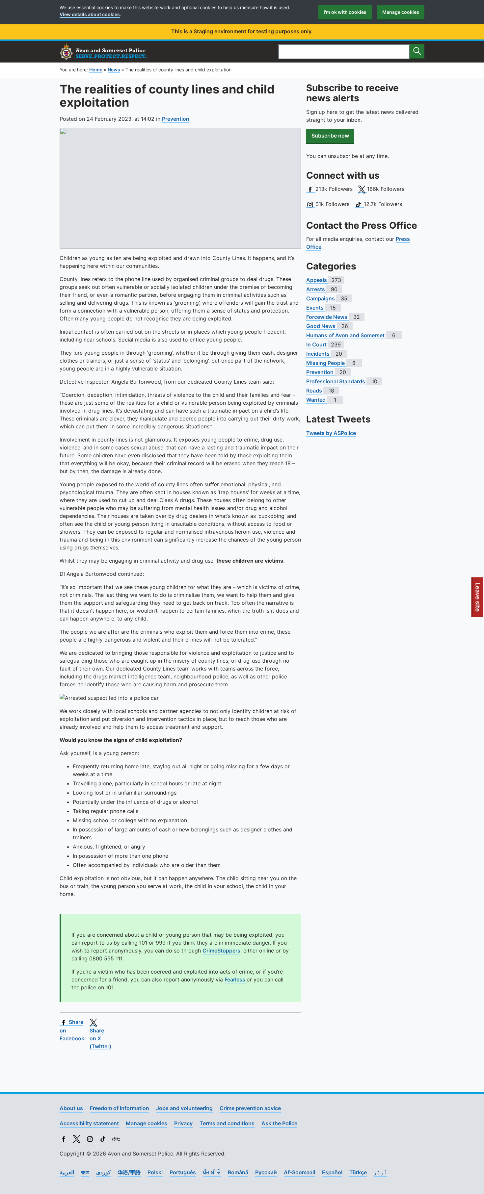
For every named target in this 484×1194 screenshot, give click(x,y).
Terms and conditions (227, 1123)
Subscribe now (330, 135)
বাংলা (85, 1172)
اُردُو (380, 1172)
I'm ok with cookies (345, 12)
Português (183, 1172)
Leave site (478, 599)
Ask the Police (279, 1123)
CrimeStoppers (221, 950)
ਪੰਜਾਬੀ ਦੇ (212, 1172)
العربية (67, 1172)
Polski (155, 1172)
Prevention (175, 118)
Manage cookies (400, 12)
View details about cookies (90, 14)
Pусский (266, 1172)
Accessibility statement (89, 1123)
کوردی (103, 1172)
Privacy (183, 1123)
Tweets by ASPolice (331, 433)
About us (71, 1108)
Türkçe (358, 1172)
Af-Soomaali (299, 1172)
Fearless (236, 979)
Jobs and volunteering (184, 1108)
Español (332, 1172)
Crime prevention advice (250, 1108)
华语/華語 (129, 1172)
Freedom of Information (119, 1108)
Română (238, 1172)
